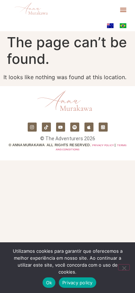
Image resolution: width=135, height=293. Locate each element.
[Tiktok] (46, 127)
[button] (123, 10)
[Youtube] (60, 127)
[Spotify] (74, 127)
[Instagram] (32, 127)
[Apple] (88, 127)
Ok (49, 282)
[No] (124, 267)
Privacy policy (77, 282)
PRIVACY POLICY (103, 145)
